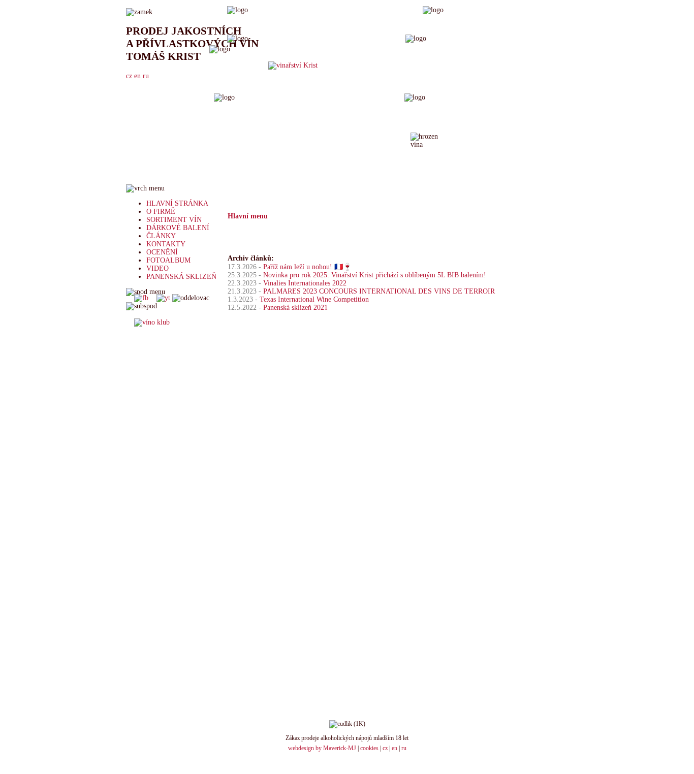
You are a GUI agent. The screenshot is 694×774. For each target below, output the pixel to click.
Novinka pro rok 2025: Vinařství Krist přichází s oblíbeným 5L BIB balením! (374, 275)
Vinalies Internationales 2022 (304, 283)
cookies (369, 748)
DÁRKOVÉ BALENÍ (177, 228)
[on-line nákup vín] (152, 322)
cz (385, 748)
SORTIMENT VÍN (174, 219)
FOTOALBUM (168, 260)
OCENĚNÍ (162, 252)
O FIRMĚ (160, 211)
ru (403, 748)
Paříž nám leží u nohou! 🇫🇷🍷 (307, 267)
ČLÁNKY (161, 236)
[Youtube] (163, 298)
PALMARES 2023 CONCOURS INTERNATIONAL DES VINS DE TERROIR (379, 291)
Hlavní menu (248, 216)
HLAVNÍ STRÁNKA (177, 203)
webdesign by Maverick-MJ (322, 748)
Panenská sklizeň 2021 (295, 307)
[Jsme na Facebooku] (141, 298)
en (394, 748)
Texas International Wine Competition (314, 299)
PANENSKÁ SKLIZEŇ (181, 276)
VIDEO (157, 268)
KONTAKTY (165, 244)
